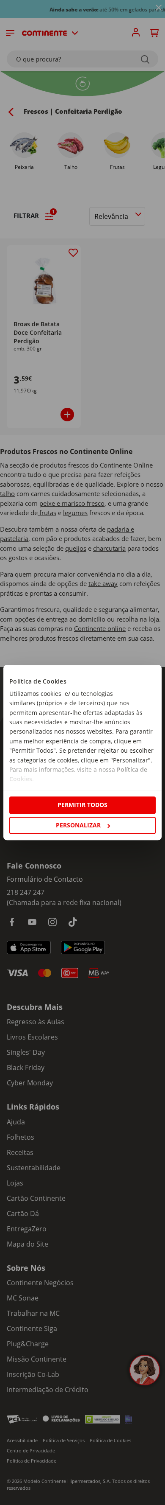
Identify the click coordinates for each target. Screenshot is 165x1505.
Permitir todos (82, 805)
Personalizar (78, 825)
